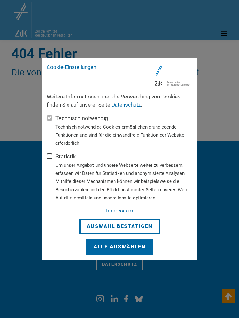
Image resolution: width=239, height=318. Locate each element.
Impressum (119, 210)
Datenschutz (126, 105)
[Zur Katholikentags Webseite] (172, 75)
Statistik (65, 156)
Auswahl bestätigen (119, 226)
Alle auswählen (120, 247)
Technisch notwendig (81, 118)
